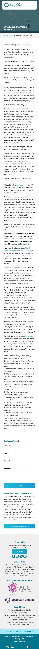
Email (6, 453)
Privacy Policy (19, 641)
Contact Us (19, 551)
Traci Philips (10, 45)
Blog (27, 45)
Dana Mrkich (29, 336)
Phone (7, 461)
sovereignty (21, 185)
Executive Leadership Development (19, 631)
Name (7, 446)
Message (8, 468)
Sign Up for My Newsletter (19, 526)
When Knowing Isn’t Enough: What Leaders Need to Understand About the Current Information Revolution (19, 617)
